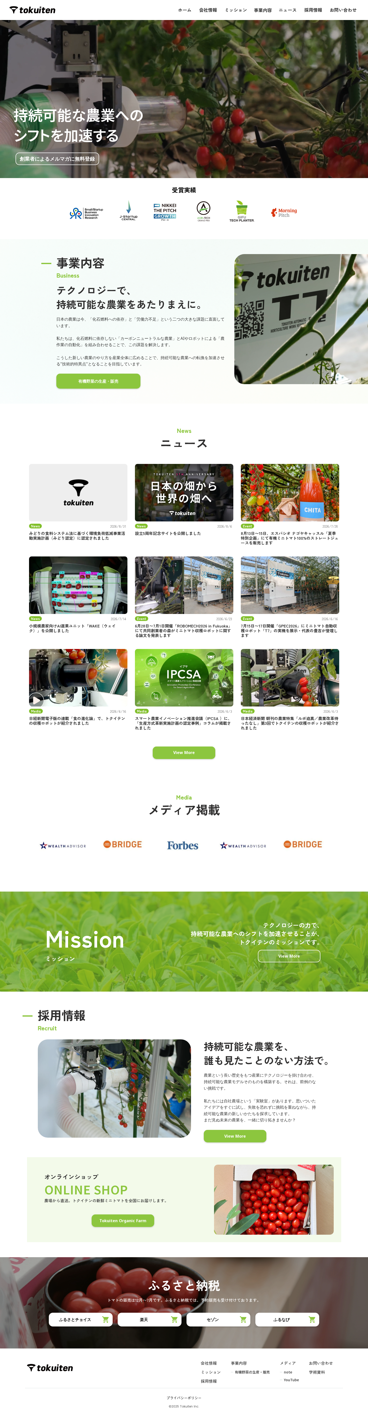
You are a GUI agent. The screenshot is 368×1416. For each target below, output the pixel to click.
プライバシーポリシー (184, 1398)
